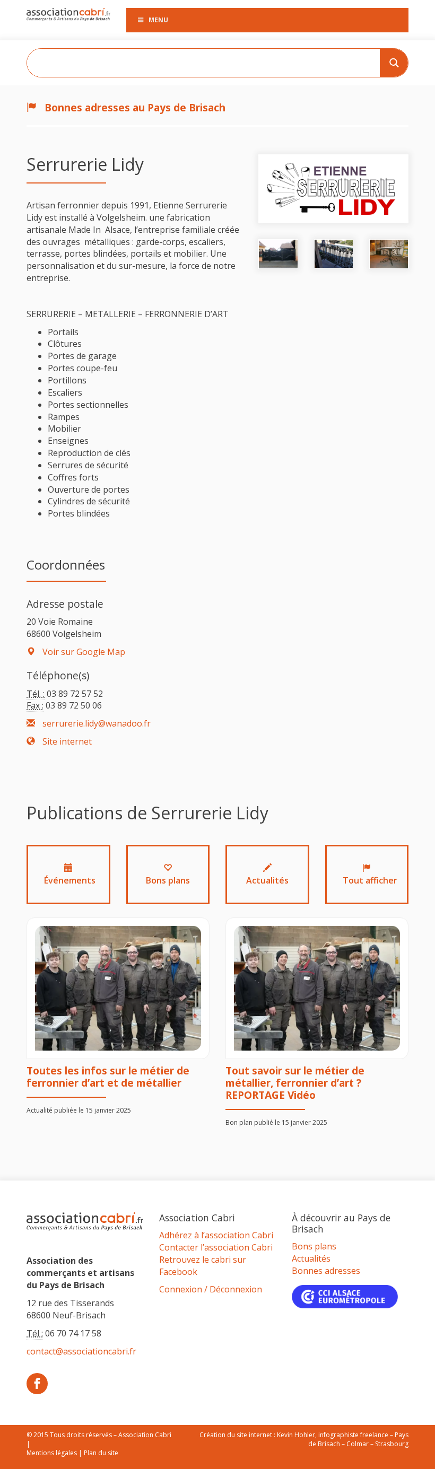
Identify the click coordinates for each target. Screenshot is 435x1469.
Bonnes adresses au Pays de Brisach (133, 107)
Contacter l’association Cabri (216, 1247)
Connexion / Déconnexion (210, 1289)
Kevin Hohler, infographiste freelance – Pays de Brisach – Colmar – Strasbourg (342, 1439)
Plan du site (101, 1452)
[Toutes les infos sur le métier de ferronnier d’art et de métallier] (118, 988)
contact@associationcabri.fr (81, 1351)
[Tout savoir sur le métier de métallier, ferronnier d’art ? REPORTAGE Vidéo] (316, 988)
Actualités (267, 880)
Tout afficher (370, 880)
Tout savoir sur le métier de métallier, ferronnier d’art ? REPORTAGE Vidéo (294, 1082)
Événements (69, 880)
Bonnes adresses (326, 1270)
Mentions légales (52, 1452)
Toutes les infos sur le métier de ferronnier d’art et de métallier (108, 1076)
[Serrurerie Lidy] (333, 188)
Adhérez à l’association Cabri (216, 1235)
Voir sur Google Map (82, 652)
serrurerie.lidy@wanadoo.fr (95, 723)
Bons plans (168, 880)
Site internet (66, 741)
